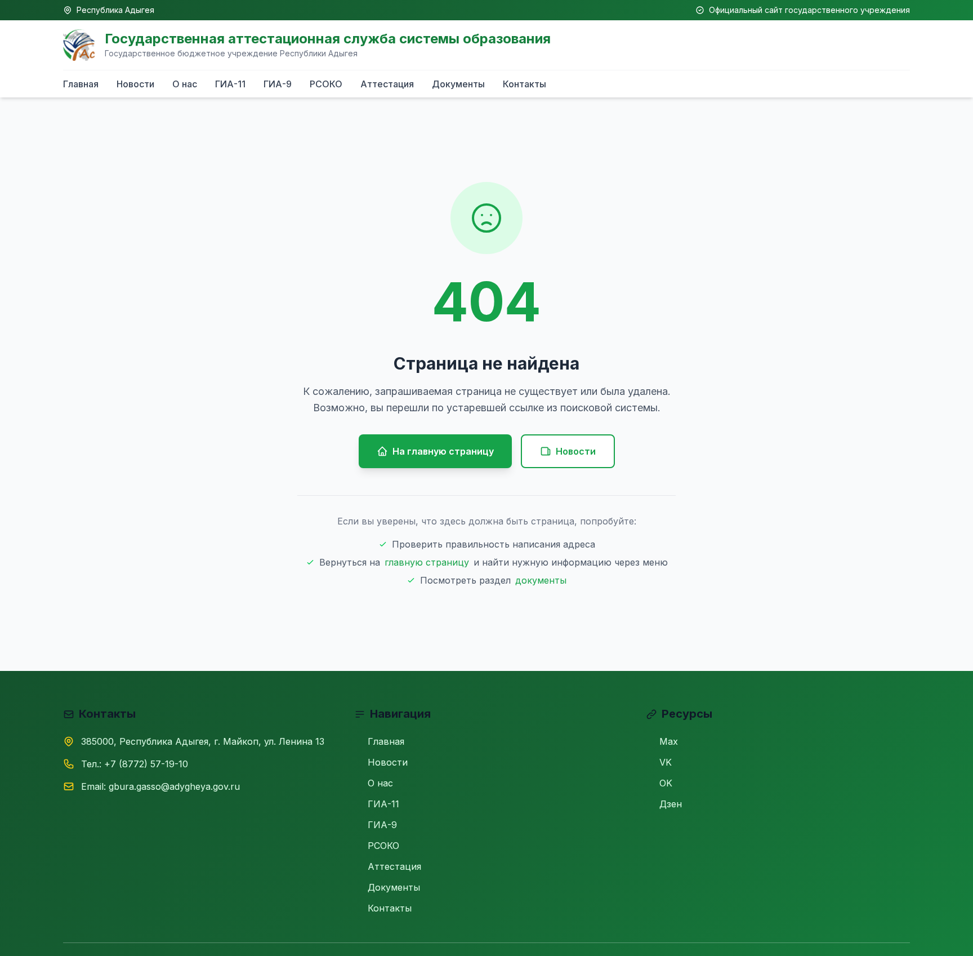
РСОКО (326, 84)
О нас (184, 84)
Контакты (524, 84)
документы (540, 580)
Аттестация (387, 84)
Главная (81, 84)
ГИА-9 (278, 84)
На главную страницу (443, 451)
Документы (458, 84)
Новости (135, 84)
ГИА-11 (230, 84)
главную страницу (427, 562)
